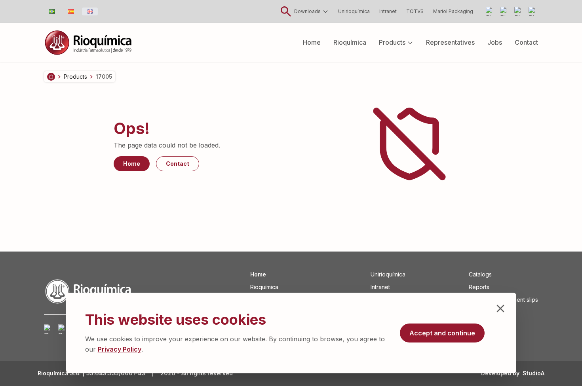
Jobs (494, 42)
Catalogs (480, 274)
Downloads (307, 11)
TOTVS (415, 11)
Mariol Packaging (453, 11)
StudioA (533, 373)
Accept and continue (442, 333)
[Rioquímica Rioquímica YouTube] (505, 11)
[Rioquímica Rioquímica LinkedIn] (519, 11)
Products (392, 42)
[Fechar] (500, 308)
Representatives (450, 42)
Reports (479, 287)
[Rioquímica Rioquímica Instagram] (490, 11)
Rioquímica (349, 42)
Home (312, 42)
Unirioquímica (354, 11)
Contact (526, 42)
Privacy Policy (119, 349)
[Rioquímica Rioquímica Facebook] (533, 11)
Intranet (388, 11)
